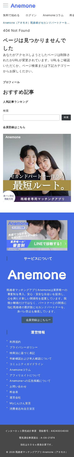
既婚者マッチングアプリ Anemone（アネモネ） (42, 452)
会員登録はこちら (37, 319)
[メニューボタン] (5, 6)
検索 (6, 110)
